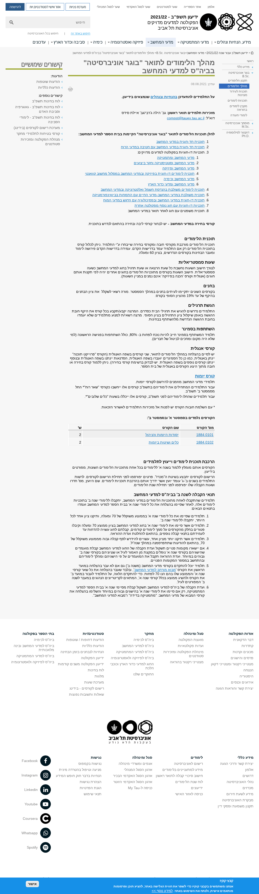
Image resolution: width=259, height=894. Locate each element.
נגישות (96, 757)
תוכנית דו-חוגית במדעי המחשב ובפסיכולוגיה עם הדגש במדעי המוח (154, 200)
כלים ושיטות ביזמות (164, 442)
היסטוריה (246, 676)
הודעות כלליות (49, 87)
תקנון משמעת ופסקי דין (235, 806)
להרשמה (15, 7)
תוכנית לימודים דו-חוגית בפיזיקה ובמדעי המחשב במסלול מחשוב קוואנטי (140, 174)
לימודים (197, 757)
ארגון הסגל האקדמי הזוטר (132, 782)
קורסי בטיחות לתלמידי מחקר (38, 133)
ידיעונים (197, 788)
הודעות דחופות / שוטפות (85, 640)
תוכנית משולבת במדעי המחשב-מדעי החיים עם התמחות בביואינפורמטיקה (148, 195)
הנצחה (248, 670)
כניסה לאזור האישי (189, 794)
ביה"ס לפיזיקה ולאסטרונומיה (132, 658)
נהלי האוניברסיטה (240, 782)
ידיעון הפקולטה (92, 658)
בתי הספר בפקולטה (38, 634)
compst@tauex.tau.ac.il (185, 118)
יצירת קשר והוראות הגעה (234, 688)
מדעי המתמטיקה (194, 42)
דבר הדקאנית (243, 640)
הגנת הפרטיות (90, 788)
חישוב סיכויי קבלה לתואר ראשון (179, 776)
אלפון (211, 7)
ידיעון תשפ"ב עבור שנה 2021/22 (252, 52)
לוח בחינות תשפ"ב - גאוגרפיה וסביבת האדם (37, 109)
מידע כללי (245, 757)
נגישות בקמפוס (89, 764)
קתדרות (247, 646)
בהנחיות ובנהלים (163, 97)
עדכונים (39, 42)
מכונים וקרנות (243, 652)
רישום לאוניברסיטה (188, 764)
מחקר (149, 634)
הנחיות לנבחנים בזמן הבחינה (82, 652)
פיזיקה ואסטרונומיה (127, 42)
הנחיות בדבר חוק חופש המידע (78, 776)
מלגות (99, 676)
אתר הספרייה (192, 7)
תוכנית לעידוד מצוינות (238, 93)
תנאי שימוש (92, 794)
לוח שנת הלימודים (189, 782)
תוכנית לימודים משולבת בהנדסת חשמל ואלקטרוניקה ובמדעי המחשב (153, 189)
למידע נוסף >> (162, 891)
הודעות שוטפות (48, 82)
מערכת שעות (94, 682)
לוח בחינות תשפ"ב (46, 101)
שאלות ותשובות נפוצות (86, 694)
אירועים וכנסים (242, 682)
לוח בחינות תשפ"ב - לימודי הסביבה (39, 119)
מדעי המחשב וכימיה (179, 179)
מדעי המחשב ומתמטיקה (176, 158)
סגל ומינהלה (194, 634)
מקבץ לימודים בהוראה (238, 107)
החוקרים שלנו (143, 674)
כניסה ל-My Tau (140, 788)
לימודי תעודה (238, 115)
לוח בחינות (96, 670)
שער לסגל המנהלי (108, 7)
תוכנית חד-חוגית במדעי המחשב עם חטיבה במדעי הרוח (163, 147)
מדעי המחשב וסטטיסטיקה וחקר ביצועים (164, 163)
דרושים (248, 776)
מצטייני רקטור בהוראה (187, 662)
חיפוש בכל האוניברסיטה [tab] (43, 33)
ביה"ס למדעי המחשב (138, 646)
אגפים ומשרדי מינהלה (135, 764)
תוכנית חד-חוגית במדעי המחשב (180, 142)
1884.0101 (204, 435)
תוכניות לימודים (237, 100)
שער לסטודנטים (167, 7)
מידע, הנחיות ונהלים (234, 42)
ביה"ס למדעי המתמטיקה (135, 652)
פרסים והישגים (242, 658)
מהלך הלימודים (237, 86)
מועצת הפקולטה (191, 640)
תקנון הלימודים (237, 80)
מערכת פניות (77, 7)
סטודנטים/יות (93, 634)
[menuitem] (211, 6)
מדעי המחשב (161, 42)
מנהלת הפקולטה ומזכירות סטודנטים (40, 141)
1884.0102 (204, 442)
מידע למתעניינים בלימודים (182, 770)
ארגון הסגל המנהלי (138, 770)
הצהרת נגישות (90, 782)
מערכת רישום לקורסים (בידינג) (37, 128)
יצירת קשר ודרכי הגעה (236, 764)
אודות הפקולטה (241, 634)
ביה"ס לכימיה (144, 640)
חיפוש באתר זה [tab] (80, 33)
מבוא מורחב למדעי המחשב (155, 570)
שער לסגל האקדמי (138, 7)
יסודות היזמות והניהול (162, 435)
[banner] (129, 23)
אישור (32, 884)
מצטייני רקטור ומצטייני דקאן (232, 664)
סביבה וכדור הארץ (69, 42)
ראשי (250, 61)
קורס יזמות (205, 376)
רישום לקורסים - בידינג (87, 688)
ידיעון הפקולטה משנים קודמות (81, 664)
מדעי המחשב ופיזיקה (178, 168)
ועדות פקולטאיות (191, 646)
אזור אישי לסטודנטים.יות (45, 7)
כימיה (97, 42)
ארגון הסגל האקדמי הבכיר (132, 776)
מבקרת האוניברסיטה (237, 800)
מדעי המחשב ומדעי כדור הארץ (171, 184)
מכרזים (248, 788)
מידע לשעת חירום (239, 794)
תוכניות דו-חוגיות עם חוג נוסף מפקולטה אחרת (170, 205)
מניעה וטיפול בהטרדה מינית (80, 770)
